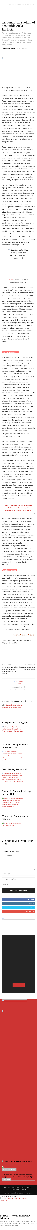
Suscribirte (30, 911)
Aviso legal (7, 1187)
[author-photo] (18, 684)
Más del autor (26, 701)
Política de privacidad (18, 1187)
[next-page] (3, 848)
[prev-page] (2, 848)
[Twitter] (8, 53)
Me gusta (31, 899)
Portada (11, 279)
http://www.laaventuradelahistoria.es (18, 689)
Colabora (24, 1189)
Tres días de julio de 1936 (14, 769)
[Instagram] (18, 692)
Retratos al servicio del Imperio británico (15, 1216)
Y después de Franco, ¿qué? (15, 722)
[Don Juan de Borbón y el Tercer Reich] (18, 829)
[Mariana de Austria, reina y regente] (18, 804)
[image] (18, 951)
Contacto (28, 1187)
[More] (18, 53)
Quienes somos (15, 1189)
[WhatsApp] (13, 53)
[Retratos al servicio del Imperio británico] (18, 1205)
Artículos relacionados (11, 701)
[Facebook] (4, 53)
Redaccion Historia (9, 48)
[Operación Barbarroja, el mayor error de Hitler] (18, 780)
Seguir (31, 903)
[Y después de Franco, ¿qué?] (18, 711)
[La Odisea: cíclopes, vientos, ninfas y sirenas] (18, 733)
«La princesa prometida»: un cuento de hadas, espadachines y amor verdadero (10, 670)
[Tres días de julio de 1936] (18, 758)
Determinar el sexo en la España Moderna (27, 668)
